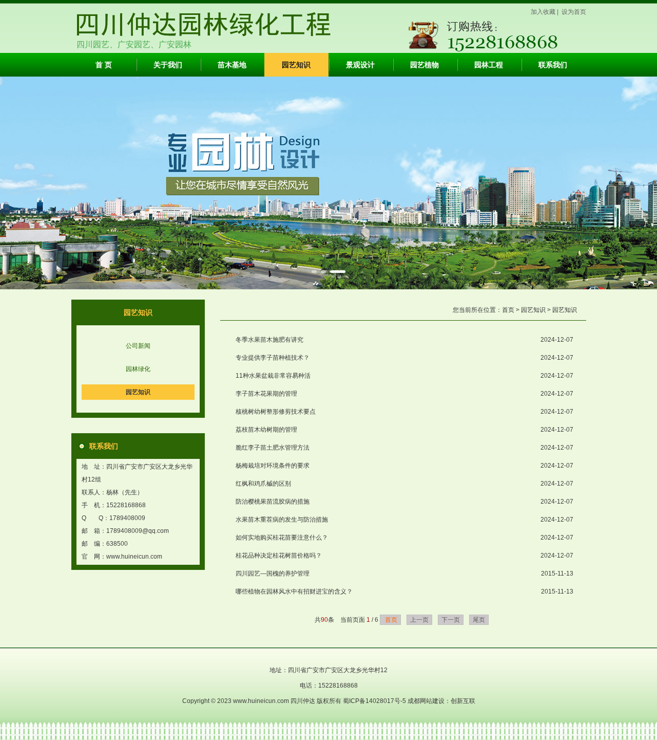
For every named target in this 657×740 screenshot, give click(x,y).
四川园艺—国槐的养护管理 (273, 573)
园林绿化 (138, 369)
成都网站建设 (426, 701)
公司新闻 (138, 345)
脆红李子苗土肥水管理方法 (273, 447)
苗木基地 (232, 65)
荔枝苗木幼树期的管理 (266, 429)
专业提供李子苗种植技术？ (273, 357)
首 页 (103, 65)
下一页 (450, 619)
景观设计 (360, 65)
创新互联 (463, 701)
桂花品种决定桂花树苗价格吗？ (279, 555)
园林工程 (488, 65)
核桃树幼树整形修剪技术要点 (276, 411)
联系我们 (552, 65)
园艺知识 (296, 65)
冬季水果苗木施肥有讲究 (269, 339)
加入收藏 (543, 11)
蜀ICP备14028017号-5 (375, 701)
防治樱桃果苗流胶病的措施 (273, 501)
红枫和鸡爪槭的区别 (263, 483)
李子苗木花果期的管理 (266, 393)
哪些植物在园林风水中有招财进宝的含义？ (294, 591)
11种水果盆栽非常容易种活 (273, 375)
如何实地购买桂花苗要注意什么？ (282, 537)
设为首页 (574, 11)
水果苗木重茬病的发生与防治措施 (282, 519)
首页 (508, 309)
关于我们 (167, 65)
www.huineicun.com (134, 556)
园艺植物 (424, 65)
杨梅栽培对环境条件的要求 (273, 465)
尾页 (479, 619)
